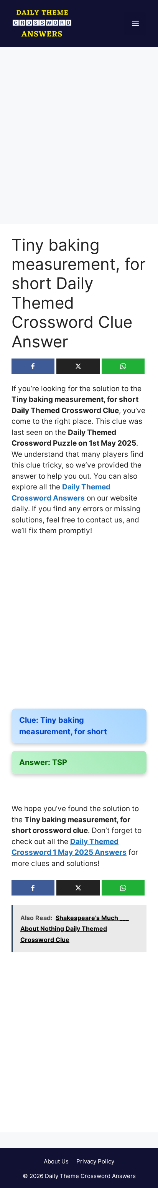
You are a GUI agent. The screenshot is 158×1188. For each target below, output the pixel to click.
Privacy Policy (95, 1161)
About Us (56, 1161)
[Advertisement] (79, 142)
